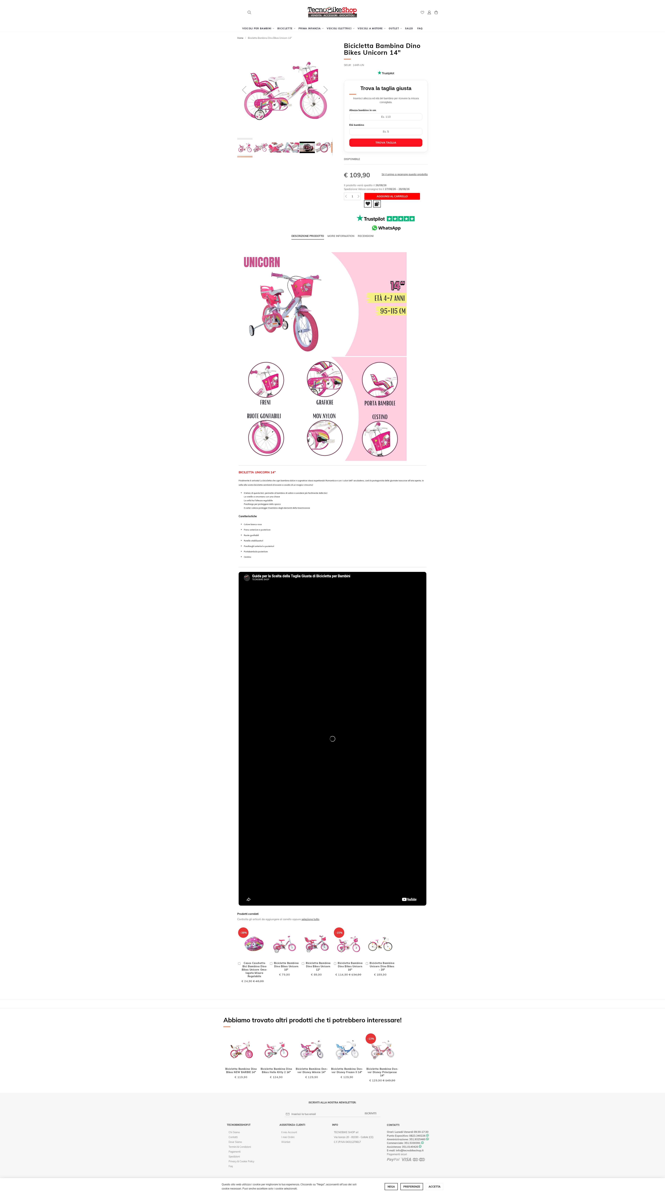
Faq (231, 1166)
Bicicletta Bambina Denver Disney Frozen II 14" (347, 1070)
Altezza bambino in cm (362, 110)
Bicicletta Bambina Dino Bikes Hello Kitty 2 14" (276, 1070)
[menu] (332, 28)
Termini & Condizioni (240, 1146)
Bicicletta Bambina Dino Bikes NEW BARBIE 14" (241, 1070)
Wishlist (285, 1142)
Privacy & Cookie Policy (241, 1161)
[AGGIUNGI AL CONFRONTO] (377, 203)
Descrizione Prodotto (307, 236)
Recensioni (366, 236)
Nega (391, 1186)
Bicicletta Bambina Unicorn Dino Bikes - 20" (382, 966)
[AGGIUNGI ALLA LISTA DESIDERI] (368, 203)
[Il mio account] (429, 13)
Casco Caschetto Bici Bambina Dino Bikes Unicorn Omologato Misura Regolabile (254, 970)
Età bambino (356, 124)
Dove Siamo (235, 1142)
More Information (340, 236)
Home (240, 38)
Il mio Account (289, 1132)
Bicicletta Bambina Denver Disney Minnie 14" (312, 1070)
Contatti (233, 1137)
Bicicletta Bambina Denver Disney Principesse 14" (382, 1072)
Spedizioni (234, 1156)
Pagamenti (235, 1151)
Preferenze (411, 1186)
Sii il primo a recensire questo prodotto (405, 174)
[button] (429, 13)
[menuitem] (257, 28)
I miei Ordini (287, 1137)
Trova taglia (385, 142)
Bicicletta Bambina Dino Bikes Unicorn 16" (350, 966)
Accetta (434, 1186)
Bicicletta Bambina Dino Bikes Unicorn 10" (286, 966)
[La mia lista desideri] (422, 13)
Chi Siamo (234, 1132)
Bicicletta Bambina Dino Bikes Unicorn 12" (318, 966)
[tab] (307, 236)
